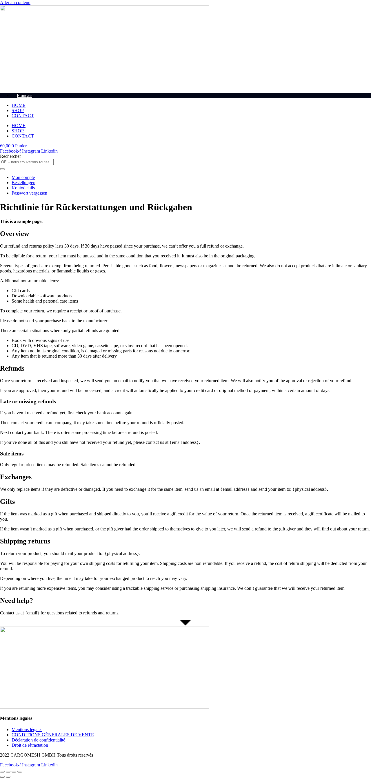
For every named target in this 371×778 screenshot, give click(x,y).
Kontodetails (23, 187)
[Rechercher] (2, 169)
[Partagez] (14, 771)
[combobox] (27, 162)
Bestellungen (23, 182)
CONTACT (23, 115)
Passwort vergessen (29, 193)
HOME (19, 105)
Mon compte (23, 177)
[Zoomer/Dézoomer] (2, 771)
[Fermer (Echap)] (19, 771)
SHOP (18, 110)
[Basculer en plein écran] (8, 771)
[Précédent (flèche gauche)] (2, 777)
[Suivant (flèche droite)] (8, 777)
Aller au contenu (15, 2)
